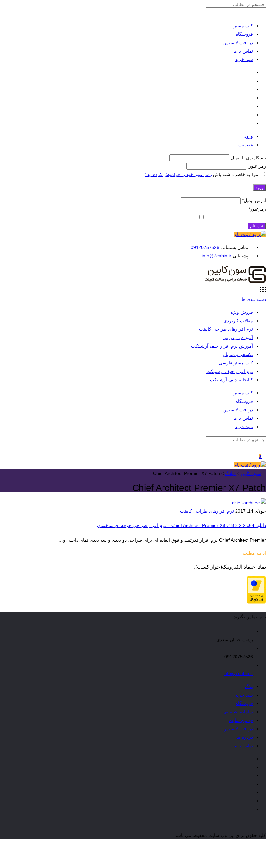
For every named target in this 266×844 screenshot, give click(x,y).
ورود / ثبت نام (247, 234)
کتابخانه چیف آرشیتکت (231, 379)
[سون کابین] (235, 282)
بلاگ (249, 686)
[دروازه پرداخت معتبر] (256, 602)
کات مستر (243, 25)
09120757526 (205, 247)
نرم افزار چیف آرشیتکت (229, 371)
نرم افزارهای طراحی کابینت (226, 329)
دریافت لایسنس (238, 42)
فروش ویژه (242, 312)
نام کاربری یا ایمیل (248, 157)
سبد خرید (244, 59)
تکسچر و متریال (238, 354)
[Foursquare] (251, 114)
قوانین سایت (241, 720)
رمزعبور (257, 208)
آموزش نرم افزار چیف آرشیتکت (222, 346)
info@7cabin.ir (216, 255)
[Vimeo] (251, 97)
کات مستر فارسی (236, 362)
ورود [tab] (248, 136)
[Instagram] (251, 89)
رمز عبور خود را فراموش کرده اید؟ (178, 174)
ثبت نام (256, 226)
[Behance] (251, 106)
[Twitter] (251, 80)
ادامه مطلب (254, 553)
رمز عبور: (256, 166)
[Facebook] (251, 72)
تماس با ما (243, 51)
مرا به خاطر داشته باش (236, 174)
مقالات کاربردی (238, 320)
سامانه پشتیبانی (238, 711)
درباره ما (244, 737)
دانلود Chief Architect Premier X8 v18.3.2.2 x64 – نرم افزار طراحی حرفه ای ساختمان (181, 525)
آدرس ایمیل (254, 200)
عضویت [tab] (245, 144)
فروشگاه (244, 34)
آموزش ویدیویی (238, 337)
